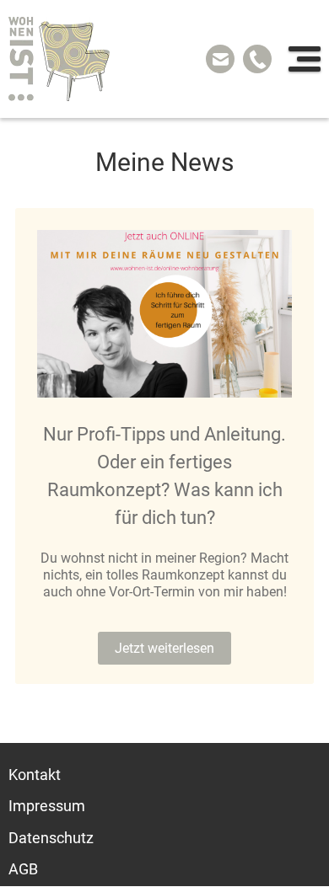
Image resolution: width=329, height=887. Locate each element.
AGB (23, 870)
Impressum (46, 807)
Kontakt (34, 775)
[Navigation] (305, 59)
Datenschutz (51, 838)
